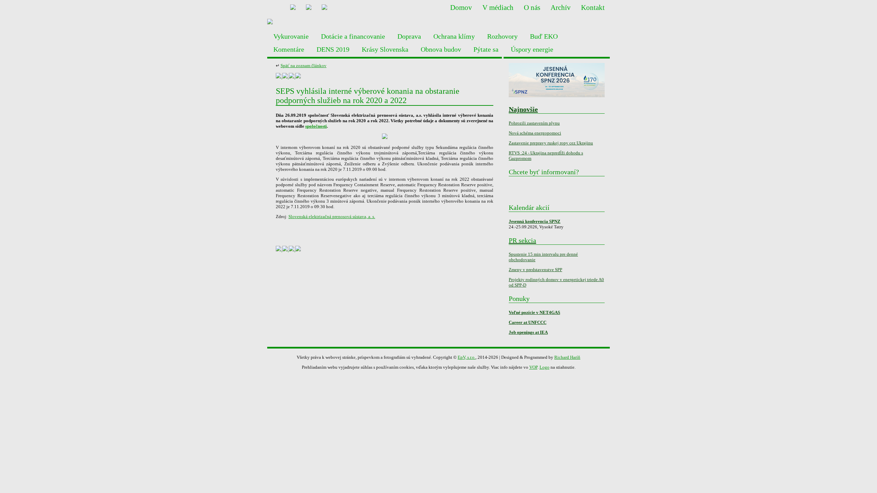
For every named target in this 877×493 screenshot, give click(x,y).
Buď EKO (544, 36)
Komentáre (288, 49)
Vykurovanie (291, 36)
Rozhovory (502, 36)
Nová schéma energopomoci (535, 133)
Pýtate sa (485, 49)
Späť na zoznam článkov (303, 65)
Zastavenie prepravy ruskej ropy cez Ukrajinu (551, 143)
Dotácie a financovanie (353, 36)
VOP (533, 367)
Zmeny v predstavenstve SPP (535, 269)
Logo (544, 367)
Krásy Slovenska (385, 49)
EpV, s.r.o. (466, 357)
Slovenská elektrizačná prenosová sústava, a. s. (331, 216)
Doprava (409, 36)
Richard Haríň (567, 357)
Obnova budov (441, 49)
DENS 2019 (333, 49)
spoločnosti (316, 126)
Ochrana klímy (454, 36)
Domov (461, 7)
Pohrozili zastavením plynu (534, 123)
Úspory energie (532, 49)
